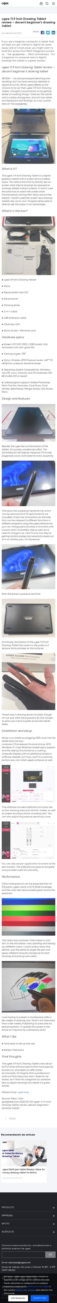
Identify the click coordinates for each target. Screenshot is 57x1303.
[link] (6, 3)
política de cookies (25, 1290)
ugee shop (23, 1092)
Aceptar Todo (39, 1298)
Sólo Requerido (18, 1298)
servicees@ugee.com (19, 1263)
